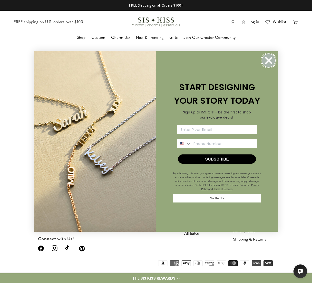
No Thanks (217, 198)
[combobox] (184, 143)
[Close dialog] (268, 60)
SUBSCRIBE (217, 159)
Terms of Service (223, 189)
